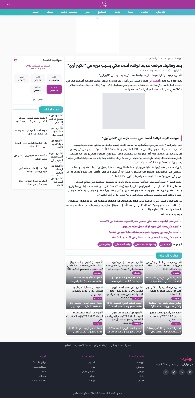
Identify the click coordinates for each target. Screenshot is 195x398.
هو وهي (160, 12)
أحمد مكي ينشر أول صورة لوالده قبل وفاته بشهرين (150, 226)
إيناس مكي (104, 244)
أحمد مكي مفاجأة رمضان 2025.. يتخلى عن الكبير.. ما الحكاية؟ (145, 237)
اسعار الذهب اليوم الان (121, 345)
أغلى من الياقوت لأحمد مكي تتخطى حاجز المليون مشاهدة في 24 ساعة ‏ (139, 221)
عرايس (144, 12)
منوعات (43, 376)
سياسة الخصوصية (83, 345)
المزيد (36, 12)
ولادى (117, 12)
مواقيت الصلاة (40, 362)
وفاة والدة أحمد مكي (145, 244)
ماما (130, 12)
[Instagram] (174, 372)
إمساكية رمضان (40, 367)
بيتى (87, 12)
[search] (8, 4)
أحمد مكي (154, 80)
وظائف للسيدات (39, 380)
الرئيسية (140, 362)
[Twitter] (182, 372)
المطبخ (102, 12)
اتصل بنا (67, 345)
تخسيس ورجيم (69, 12)
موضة (92, 380)
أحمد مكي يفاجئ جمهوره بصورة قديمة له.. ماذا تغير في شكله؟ (144, 232)
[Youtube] (166, 372)
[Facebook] (190, 372)
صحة (44, 371)
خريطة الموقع (100, 345)
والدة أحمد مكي (122, 244)
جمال (50, 12)
